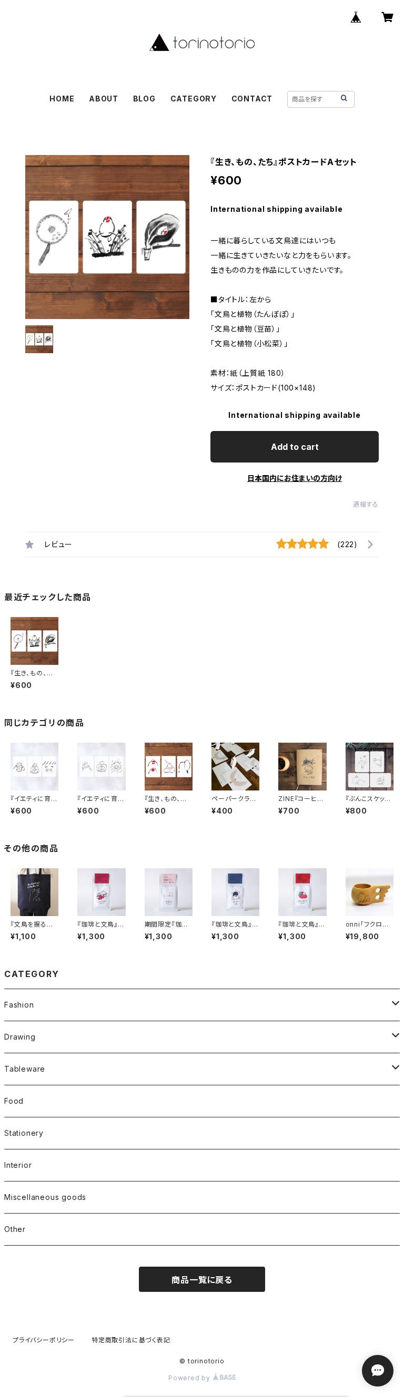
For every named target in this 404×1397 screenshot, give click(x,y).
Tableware (24, 1068)
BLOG (144, 98)
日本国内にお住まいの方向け (294, 478)
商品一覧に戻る (202, 1280)
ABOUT (103, 98)
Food (14, 1100)
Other (15, 1229)
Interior (18, 1164)
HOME (61, 98)
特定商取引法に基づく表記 (131, 1340)
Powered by (190, 1378)
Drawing (20, 1036)
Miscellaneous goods (45, 1197)
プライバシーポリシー (44, 1340)
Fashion (19, 1004)
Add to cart (295, 446)
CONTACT (252, 98)
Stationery (24, 1132)
